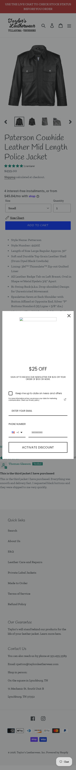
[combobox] (17, 432)
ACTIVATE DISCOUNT (38, 447)
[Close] (69, 315)
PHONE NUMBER (17, 424)
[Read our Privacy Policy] (65, 399)
